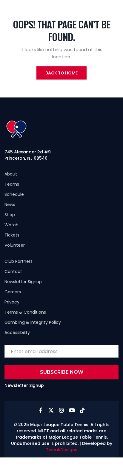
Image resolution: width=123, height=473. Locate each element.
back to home (61, 73)
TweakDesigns (61, 450)
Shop (9, 215)
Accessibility (17, 332)
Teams (11, 184)
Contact (13, 271)
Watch (11, 225)
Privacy (11, 302)
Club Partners (18, 261)
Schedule (14, 194)
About (10, 174)
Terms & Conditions (25, 312)
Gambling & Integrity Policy (32, 322)
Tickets (11, 235)
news (9, 204)
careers (12, 292)
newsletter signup (23, 282)
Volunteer (14, 245)
